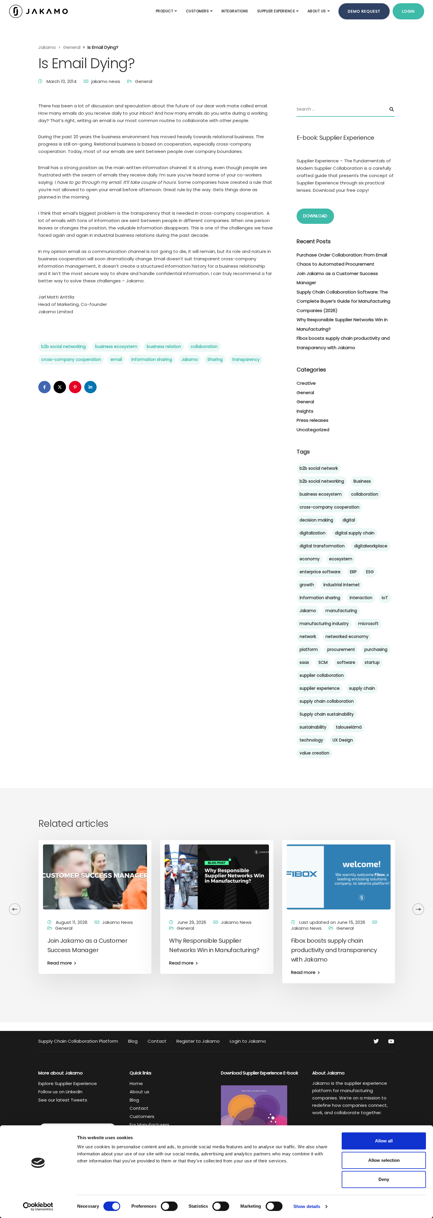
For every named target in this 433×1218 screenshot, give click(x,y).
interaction (361, 598)
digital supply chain (354, 533)
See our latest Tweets (62, 1100)
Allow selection (384, 1160)
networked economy (346, 636)
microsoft (368, 624)
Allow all (384, 1140)
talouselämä (349, 727)
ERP (353, 572)
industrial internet (341, 585)
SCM (323, 662)
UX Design (343, 740)
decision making (316, 520)
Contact (157, 1041)
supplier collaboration (322, 675)
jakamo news (105, 81)
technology (311, 740)
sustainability (313, 727)
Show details (306, 1206)
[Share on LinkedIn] (90, 387)
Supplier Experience (276, 11)
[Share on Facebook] (44, 387)
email (116, 359)
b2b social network (319, 468)
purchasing (375, 649)
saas (304, 662)
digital (349, 520)
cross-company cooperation (71, 359)
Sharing (215, 359)
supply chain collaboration (327, 701)
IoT (385, 598)
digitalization (312, 533)
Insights (305, 411)
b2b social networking (63, 346)
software (346, 662)
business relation (164, 346)
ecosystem (340, 559)
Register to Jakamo (198, 1041)
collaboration (204, 346)
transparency (246, 359)
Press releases (312, 420)
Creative (306, 383)
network (308, 636)
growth (307, 585)
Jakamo (189, 359)
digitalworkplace (370, 546)
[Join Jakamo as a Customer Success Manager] (95, 877)
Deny (384, 1179)
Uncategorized (313, 429)
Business (362, 481)
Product (164, 11)
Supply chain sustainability (327, 714)
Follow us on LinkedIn (60, 1092)
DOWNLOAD (315, 216)
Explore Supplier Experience (67, 1083)
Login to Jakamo (248, 1041)
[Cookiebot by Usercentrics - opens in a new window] (38, 1206)
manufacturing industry (324, 624)
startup (372, 662)
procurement (341, 649)
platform (309, 649)
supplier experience (320, 688)
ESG (370, 572)
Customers (197, 11)
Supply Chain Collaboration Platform (78, 1041)
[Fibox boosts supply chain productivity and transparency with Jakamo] (339, 877)
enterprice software (320, 572)
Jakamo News (117, 922)
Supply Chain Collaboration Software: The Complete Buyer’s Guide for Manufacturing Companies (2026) (343, 301)
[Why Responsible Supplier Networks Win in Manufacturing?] (217, 877)
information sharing (151, 359)
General (143, 81)
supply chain (362, 688)
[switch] (169, 1206)
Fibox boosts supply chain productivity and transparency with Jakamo (334, 950)
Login (408, 11)
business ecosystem (116, 346)
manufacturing (341, 611)
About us (317, 11)
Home (136, 1083)
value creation (314, 753)
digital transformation (322, 546)
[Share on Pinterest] (75, 387)
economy (310, 559)
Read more (59, 963)
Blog (133, 1041)
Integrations (235, 11)
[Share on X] (60, 387)
